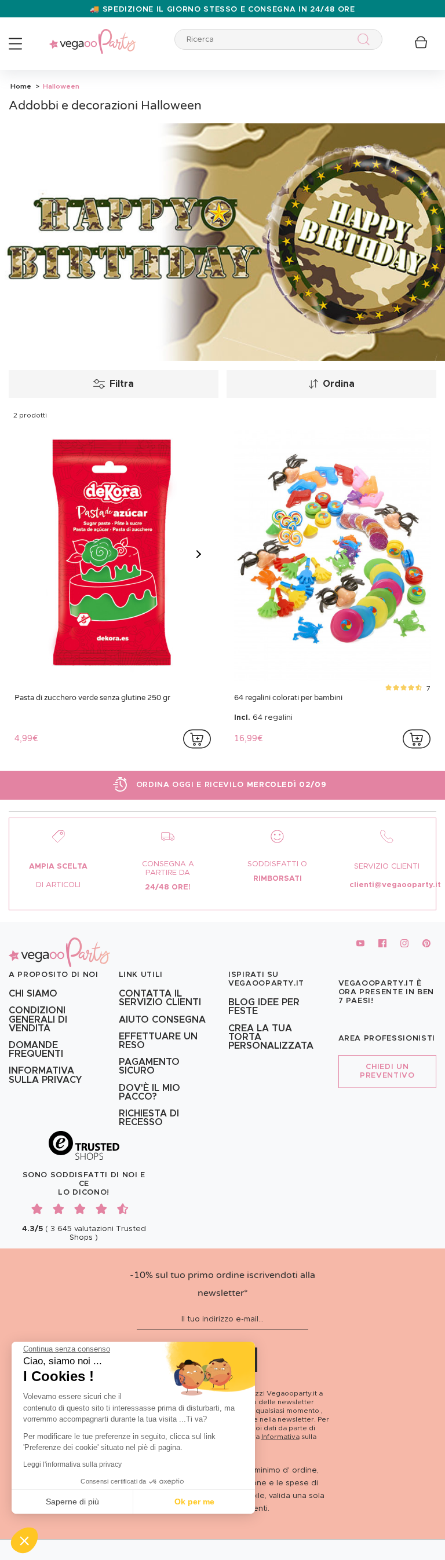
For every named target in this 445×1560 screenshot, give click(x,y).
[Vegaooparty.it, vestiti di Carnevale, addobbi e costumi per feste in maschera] (92, 35)
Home (21, 86)
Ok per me (194, 1501)
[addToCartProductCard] (197, 738)
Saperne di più (72, 1501)
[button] (24, 1540)
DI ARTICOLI (58, 885)
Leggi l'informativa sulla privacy (72, 1464)
